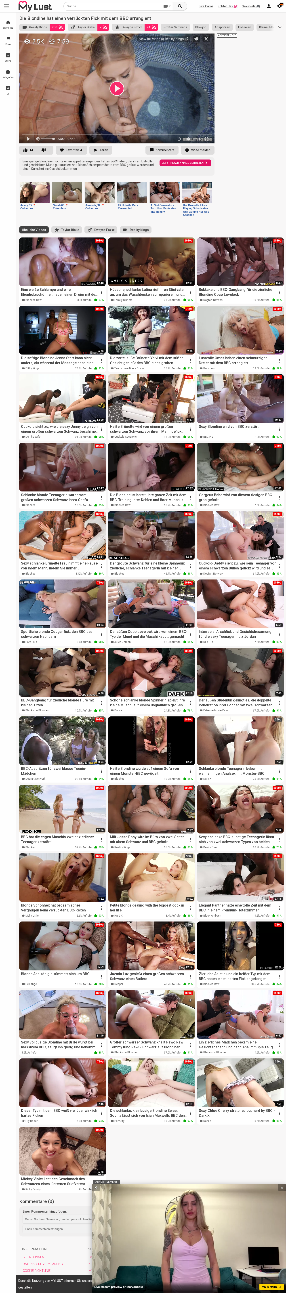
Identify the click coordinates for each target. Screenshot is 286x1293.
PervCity (119, 1121)
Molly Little (32, 915)
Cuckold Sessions (125, 436)
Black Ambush (212, 915)
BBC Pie (208, 436)
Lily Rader (31, 1121)
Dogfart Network (213, 300)
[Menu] (268, 6)
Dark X (118, 710)
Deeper (118, 984)
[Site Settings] (279, 6)
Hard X (118, 915)
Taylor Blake (86, 27)
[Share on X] (206, 39)
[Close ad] (282, 1187)
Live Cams (206, 6)
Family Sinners (123, 300)
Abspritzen (222, 27)
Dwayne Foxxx (132, 27)
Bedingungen (33, 1257)
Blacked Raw (33, 300)
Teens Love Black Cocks (129, 368)
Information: (35, 1249)
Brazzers (209, 368)
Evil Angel (31, 984)
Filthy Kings (32, 368)
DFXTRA (208, 642)
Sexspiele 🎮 (251, 6)
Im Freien (244, 27)
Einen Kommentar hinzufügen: (45, 1211)
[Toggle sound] (96, 1187)
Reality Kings (38, 27)
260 (54, 27)
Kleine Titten (268, 27)
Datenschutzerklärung (43, 1264)
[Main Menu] (6, 6)
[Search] (180, 6)
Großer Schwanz (175, 27)
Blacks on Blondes (37, 710)
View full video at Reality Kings (162, 39)
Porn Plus (31, 642)
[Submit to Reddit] (196, 39)
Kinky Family (33, 1189)
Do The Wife (32, 436)
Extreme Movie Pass (216, 710)
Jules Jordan (122, 642)
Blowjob (200, 27)
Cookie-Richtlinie (36, 1270)
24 (148, 27)
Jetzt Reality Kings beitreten (183, 162)
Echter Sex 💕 (228, 6)
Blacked (30, 505)
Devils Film (210, 847)
